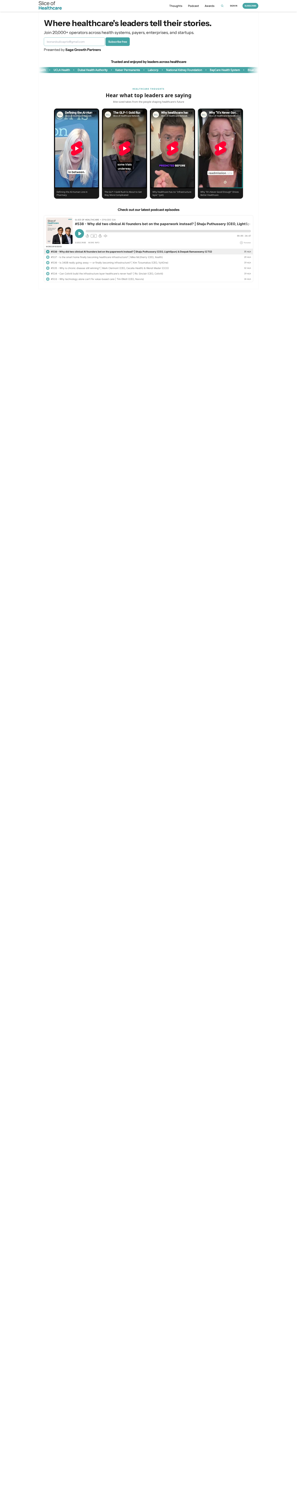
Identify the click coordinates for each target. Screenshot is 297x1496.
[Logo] (50, 6)
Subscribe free (117, 41)
